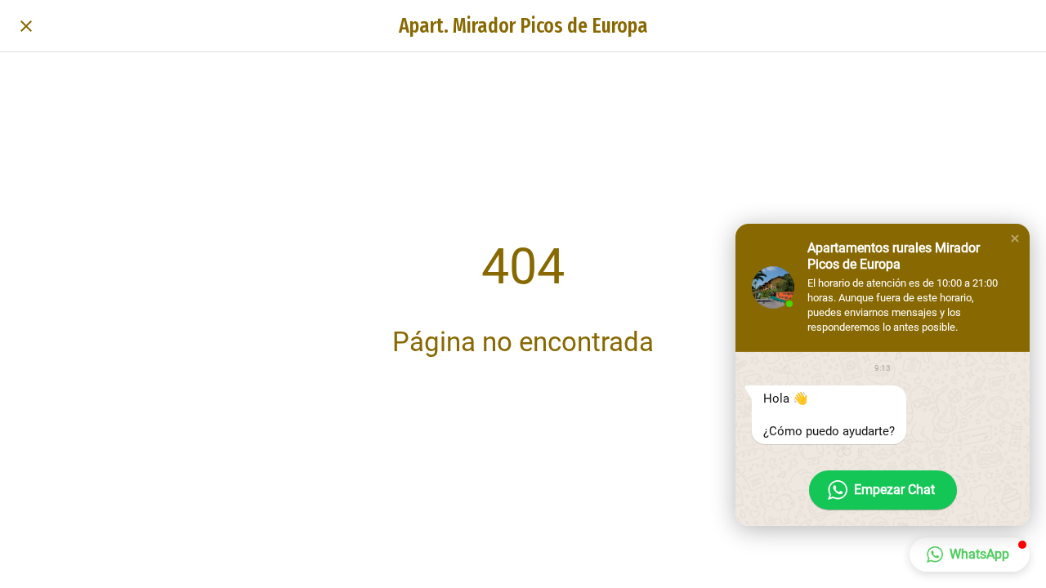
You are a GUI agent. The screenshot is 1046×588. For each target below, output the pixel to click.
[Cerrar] (26, 26)
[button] (1015, 238)
